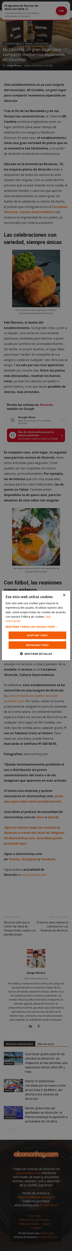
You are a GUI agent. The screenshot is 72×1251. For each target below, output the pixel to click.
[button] (36, 626)
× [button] (64, 595)
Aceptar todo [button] (37, 635)
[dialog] (36, 625)
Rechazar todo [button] (37, 645)
